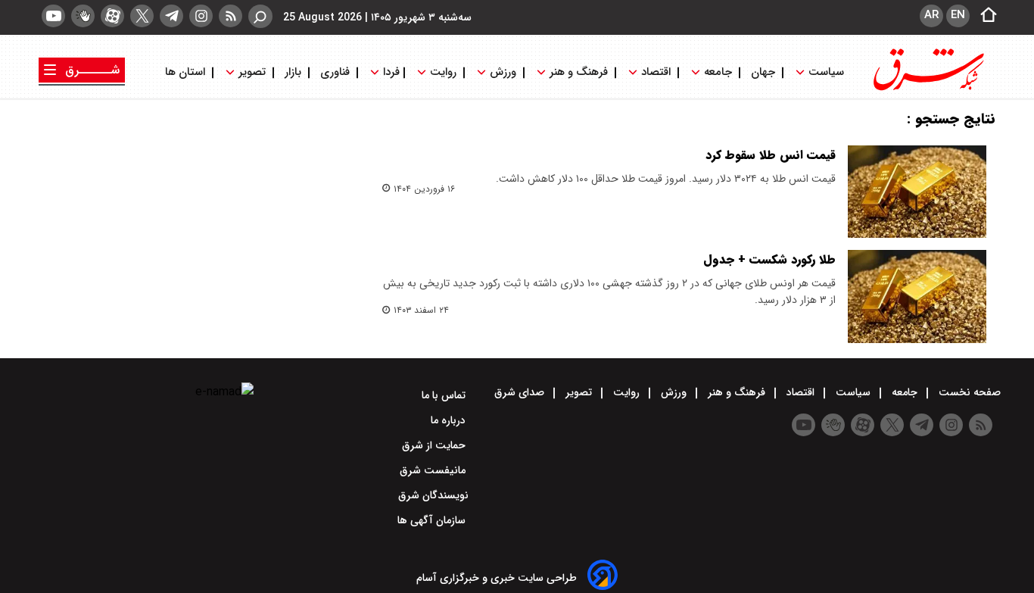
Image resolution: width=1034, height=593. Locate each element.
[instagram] (201, 16)
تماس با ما (445, 395)
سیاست (826, 72)
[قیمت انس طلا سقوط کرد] (917, 191)
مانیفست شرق (434, 470)
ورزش (503, 72)
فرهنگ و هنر (579, 72)
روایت (443, 72)
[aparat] (112, 16)
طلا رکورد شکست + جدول (769, 259)
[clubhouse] (83, 16)
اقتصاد (656, 72)
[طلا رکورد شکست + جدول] (917, 296)
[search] (260, 16)
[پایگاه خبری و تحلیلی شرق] (927, 89)
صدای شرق (520, 392)
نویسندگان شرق (433, 495)
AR (931, 15)
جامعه (718, 72)
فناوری (335, 72)
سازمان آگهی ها (433, 520)
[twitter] (142, 16)
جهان (763, 72)
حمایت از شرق (435, 445)
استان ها (186, 72)
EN (958, 15)
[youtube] (53, 16)
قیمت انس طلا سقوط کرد (770, 154)
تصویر (252, 72)
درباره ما (450, 420)
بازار (293, 72)
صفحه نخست (968, 392)
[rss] (230, 16)
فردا (390, 72)
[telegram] (171, 16)
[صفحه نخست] (984, 16)
